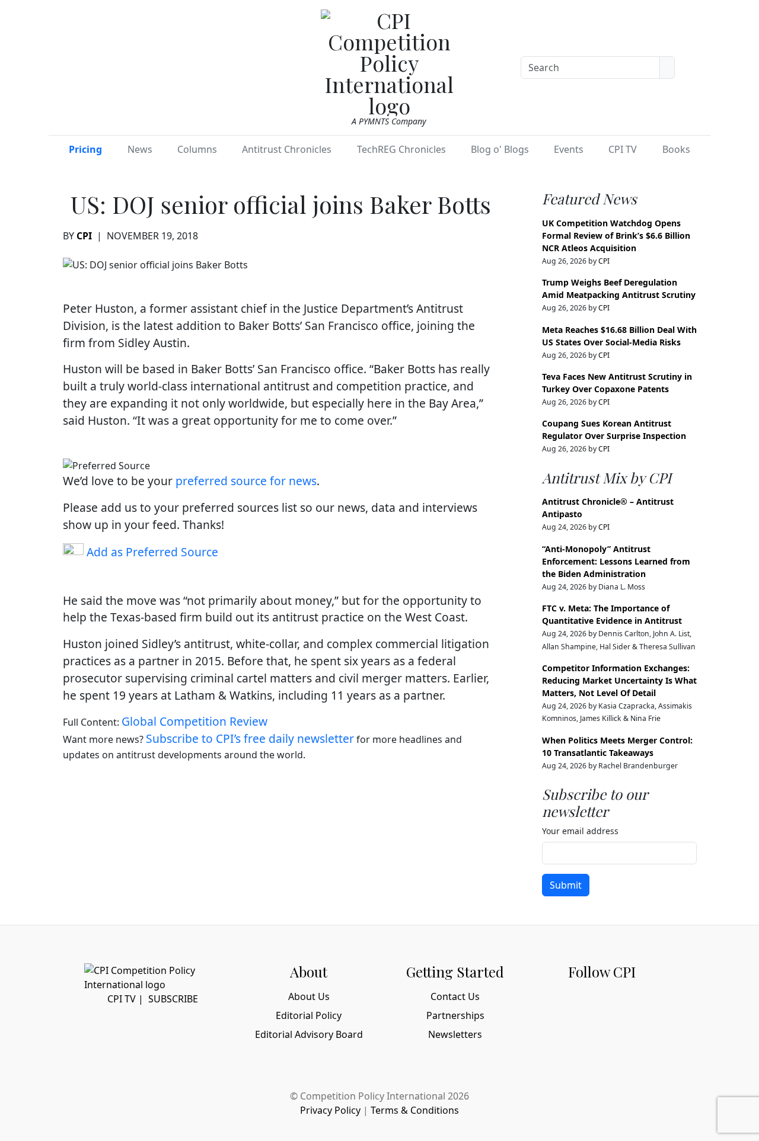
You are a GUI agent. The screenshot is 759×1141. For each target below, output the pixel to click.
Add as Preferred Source (151, 552)
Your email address (580, 830)
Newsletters (455, 1034)
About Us (309, 996)
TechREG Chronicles (401, 149)
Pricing (85, 149)
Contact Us (455, 996)
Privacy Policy (330, 1110)
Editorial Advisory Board (309, 1034)
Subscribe (173, 998)
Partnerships (455, 1015)
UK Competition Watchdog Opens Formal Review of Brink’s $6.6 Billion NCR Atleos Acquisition (616, 235)
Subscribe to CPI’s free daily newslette (247, 738)
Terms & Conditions (415, 1110)
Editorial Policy (309, 1015)
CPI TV (622, 149)
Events (568, 149)
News (139, 149)
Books (676, 149)
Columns (197, 149)
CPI (84, 235)
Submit (566, 885)
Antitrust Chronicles (286, 149)
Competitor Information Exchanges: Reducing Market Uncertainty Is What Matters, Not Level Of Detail (619, 680)
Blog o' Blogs (500, 149)
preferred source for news (246, 481)
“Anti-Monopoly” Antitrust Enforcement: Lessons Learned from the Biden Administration (616, 561)
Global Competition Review (194, 721)
